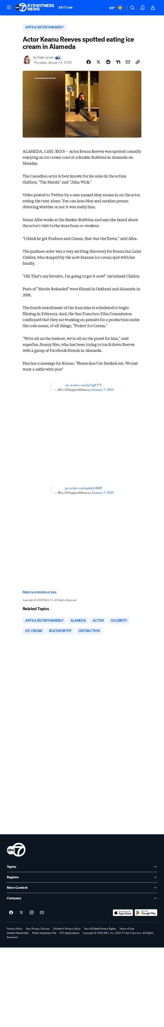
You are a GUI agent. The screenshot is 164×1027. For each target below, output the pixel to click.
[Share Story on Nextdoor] (118, 62)
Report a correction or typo (39, 592)
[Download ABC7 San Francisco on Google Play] (146, 912)
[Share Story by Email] (128, 62)
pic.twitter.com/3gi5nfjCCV (83, 385)
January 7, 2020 (102, 389)
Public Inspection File (44, 933)
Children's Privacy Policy (67, 928)
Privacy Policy (14, 928)
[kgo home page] (16, 850)
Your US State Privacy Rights (100, 928)
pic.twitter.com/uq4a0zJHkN (83, 488)
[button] (8, 7)
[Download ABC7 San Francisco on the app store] (123, 912)
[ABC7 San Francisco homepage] (34, 7)
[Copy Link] (137, 62)
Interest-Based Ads (18, 933)
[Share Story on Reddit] (108, 62)
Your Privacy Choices (38, 928)
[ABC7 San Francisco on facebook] (11, 912)
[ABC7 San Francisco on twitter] (21, 912)
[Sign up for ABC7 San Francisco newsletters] (42, 912)
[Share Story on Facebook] (88, 62)
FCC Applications (69, 933)
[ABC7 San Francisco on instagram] (31, 912)
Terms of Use (126, 928)
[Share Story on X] (98, 62)
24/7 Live (65, 7)
